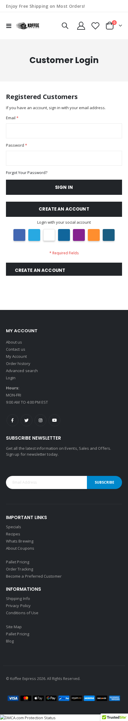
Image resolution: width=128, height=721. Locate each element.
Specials (13, 526)
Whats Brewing (19, 541)
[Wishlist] (95, 26)
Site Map (14, 626)
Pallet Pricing (17, 562)
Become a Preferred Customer (34, 576)
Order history (18, 363)
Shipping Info (18, 598)
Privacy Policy (18, 605)
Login (10, 377)
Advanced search (22, 370)
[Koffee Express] (27, 26)
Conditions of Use (22, 612)
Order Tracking (19, 569)
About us (14, 342)
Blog (10, 641)
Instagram (40, 420)
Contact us (15, 349)
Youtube (54, 420)
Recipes (13, 534)
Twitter (26, 420)
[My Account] (81, 26)
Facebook (12, 420)
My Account (16, 356)
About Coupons (20, 548)
